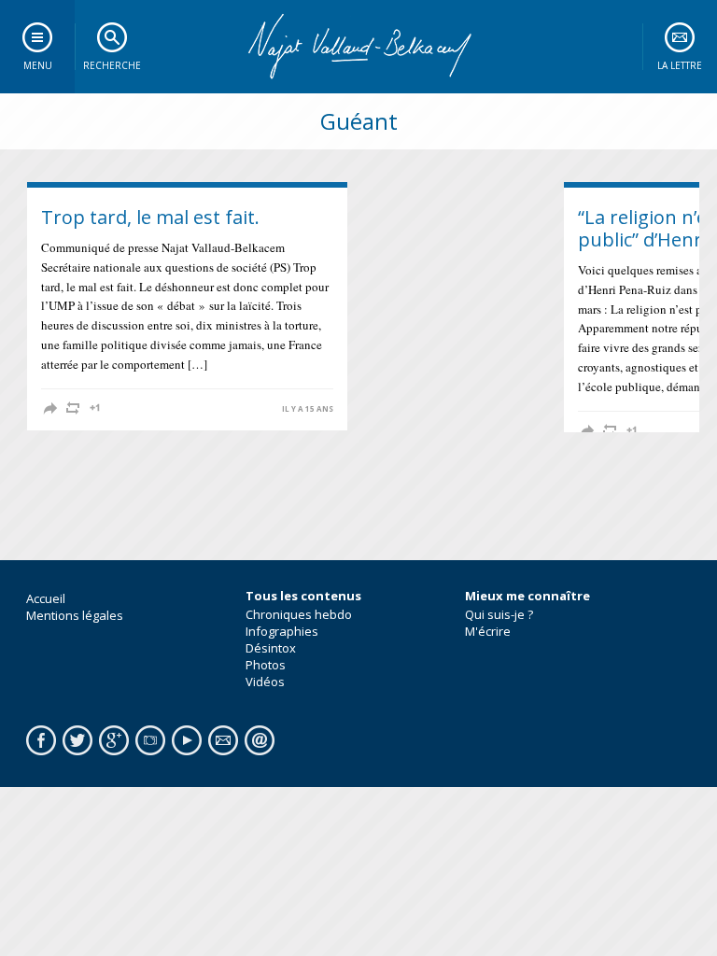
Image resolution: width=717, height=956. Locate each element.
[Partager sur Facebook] (50, 408)
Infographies (282, 631)
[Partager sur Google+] (95, 408)
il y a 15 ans (307, 409)
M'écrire (488, 631)
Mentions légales (74, 615)
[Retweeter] (72, 408)
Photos (266, 664)
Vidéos (265, 681)
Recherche (112, 65)
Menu (37, 65)
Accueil (45, 598)
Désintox (271, 648)
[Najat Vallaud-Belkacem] (358, 46)
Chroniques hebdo (299, 614)
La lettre (679, 65)
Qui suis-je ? (499, 614)
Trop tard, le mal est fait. (150, 217)
